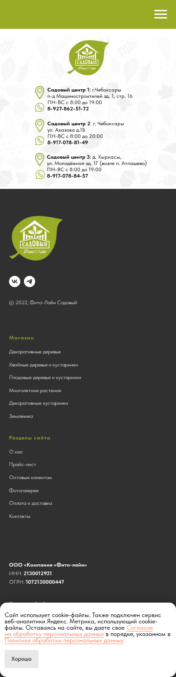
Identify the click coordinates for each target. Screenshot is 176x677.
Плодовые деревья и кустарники (45, 377)
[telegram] (29, 281)
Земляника (21, 416)
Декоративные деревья (34, 351)
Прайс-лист (22, 464)
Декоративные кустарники (38, 403)
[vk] (14, 281)
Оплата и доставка (30, 503)
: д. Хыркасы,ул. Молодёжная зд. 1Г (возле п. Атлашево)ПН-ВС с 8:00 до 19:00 (97, 166)
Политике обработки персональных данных (64, 640)
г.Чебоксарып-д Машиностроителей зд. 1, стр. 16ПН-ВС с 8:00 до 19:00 (90, 99)
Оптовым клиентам (30, 477)
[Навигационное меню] (160, 14)
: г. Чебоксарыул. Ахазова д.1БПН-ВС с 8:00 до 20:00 (85, 133)
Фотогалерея (23, 490)
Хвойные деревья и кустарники (43, 364)
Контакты (19, 516)
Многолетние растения (35, 390)
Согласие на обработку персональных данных (79, 630)
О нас (16, 451)
